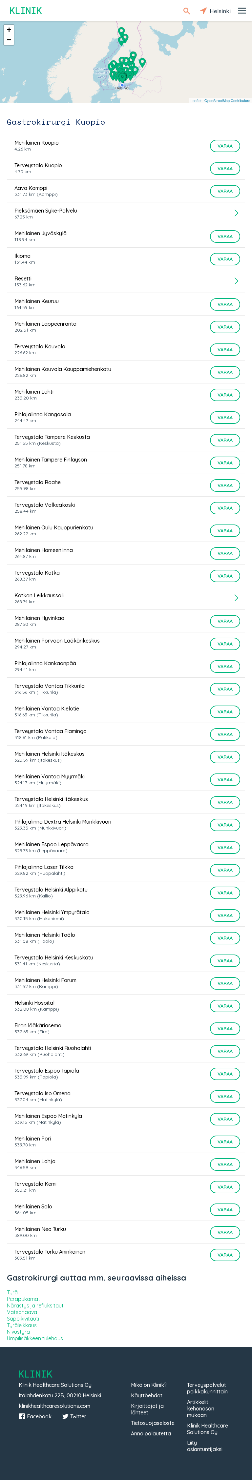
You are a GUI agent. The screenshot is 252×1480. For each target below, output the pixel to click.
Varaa (225, 146)
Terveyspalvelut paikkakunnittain (207, 1388)
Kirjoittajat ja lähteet (147, 1409)
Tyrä (12, 1292)
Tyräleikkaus (22, 1325)
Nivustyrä (18, 1331)
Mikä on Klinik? (149, 1385)
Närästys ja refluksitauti (36, 1305)
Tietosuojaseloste (153, 1423)
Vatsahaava (22, 1312)
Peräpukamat (23, 1299)
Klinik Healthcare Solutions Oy (207, 1428)
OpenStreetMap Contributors (227, 100)
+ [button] (9, 30)
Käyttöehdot (146, 1395)
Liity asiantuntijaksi (204, 1445)
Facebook (39, 1416)
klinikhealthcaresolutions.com (54, 1406)
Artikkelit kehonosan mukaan (200, 1408)
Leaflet (196, 100)
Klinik (26, 10)
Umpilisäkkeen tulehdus (35, 1338)
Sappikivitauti (23, 1318)
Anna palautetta (151, 1433)
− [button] (9, 40)
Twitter (78, 1416)
